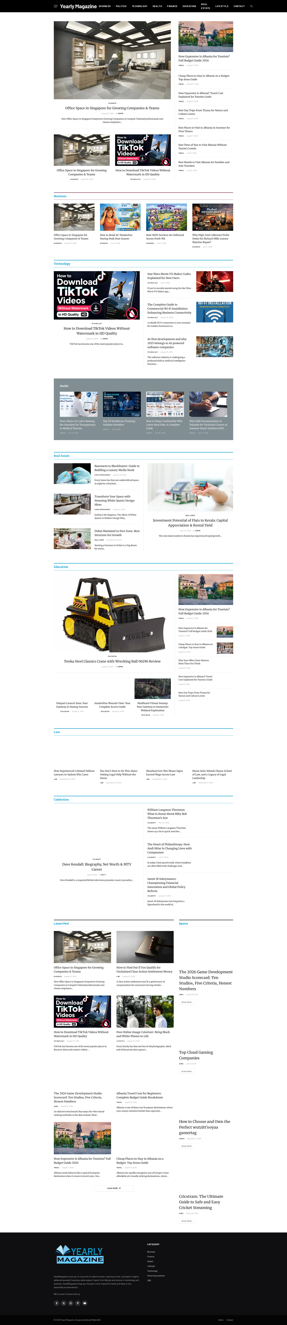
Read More (187, 1002)
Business (105, 6)
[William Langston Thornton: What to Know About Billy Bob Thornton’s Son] (214, 817)
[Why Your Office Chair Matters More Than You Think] (225, 664)
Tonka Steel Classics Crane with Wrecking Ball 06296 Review (112, 661)
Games (181, 1138)
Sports (183, 923)
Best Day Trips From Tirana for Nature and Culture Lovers (203, 112)
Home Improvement (102, 475)
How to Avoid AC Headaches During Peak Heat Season (116, 236)
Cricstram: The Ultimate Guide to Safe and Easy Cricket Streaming (201, 1202)
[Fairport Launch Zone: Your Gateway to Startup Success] (72, 688)
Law (55, 779)
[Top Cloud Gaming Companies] (206, 1029)
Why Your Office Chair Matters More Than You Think (193, 662)
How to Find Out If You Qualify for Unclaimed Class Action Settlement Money (144, 969)
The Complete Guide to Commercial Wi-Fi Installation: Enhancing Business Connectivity (169, 308)
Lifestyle (222, 6)
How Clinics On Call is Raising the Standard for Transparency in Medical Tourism (78, 425)
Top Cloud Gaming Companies (196, 1055)
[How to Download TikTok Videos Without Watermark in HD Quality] (143, 150)
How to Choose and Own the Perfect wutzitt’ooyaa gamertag (204, 1127)
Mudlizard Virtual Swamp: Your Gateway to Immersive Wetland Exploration (152, 707)
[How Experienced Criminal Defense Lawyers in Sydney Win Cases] (74, 753)
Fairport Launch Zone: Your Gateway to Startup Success (72, 705)
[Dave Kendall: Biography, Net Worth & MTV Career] (97, 831)
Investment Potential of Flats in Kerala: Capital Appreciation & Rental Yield (190, 522)
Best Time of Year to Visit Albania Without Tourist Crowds (202, 146)
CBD (149, 1280)
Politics (121, 6)
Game (56, 1106)
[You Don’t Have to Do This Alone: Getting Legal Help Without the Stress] (120, 753)
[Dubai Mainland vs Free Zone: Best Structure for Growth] (72, 538)
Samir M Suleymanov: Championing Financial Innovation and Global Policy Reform (166, 885)
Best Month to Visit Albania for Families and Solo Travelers (203, 164)
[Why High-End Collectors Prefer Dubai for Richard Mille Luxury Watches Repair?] (212, 217)
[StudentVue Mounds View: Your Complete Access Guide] (112, 688)
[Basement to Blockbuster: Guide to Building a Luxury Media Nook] (72, 473)
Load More (112, 1188)
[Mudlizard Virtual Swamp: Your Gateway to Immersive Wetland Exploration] (153, 688)
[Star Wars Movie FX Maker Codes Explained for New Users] (214, 281)
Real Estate (205, 6)
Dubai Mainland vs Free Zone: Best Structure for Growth (117, 533)
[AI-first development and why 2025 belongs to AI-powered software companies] (214, 346)
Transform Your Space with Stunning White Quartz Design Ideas (114, 500)
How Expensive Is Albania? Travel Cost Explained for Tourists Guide (200, 95)
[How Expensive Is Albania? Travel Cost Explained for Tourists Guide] (225, 680)
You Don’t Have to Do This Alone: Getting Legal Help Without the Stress (119, 774)
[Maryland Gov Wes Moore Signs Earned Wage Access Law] (166, 753)
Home (220, 1320)
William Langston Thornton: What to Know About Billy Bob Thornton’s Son (167, 814)
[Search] (251, 6)
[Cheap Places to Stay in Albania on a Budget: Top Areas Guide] (225, 648)
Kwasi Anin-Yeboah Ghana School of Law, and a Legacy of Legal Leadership (212, 774)
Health (157, 6)
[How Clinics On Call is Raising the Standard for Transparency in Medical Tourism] (79, 404)
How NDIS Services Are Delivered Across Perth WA (165, 236)
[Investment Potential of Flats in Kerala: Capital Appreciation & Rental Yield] (190, 487)
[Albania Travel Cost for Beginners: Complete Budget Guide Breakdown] (145, 1073)
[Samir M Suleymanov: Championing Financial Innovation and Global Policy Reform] (214, 886)
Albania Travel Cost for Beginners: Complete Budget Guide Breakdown (139, 1095)
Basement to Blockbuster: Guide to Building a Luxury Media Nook (117, 468)
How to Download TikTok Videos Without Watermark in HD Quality (143, 172)
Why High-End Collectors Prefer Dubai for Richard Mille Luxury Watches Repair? (210, 238)
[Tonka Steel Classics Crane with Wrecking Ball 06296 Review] (112, 613)
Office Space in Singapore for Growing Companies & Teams (112, 108)
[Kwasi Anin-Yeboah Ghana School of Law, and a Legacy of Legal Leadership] (212, 753)
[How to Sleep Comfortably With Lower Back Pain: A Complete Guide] (165, 404)
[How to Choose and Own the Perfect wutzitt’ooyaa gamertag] (206, 1098)
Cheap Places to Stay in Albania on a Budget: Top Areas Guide (204, 77)
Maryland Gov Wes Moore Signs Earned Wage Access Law (164, 772)
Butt (103, 875)
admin (120, 113)
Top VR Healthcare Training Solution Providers (119, 423)
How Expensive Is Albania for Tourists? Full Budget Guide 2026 (204, 58)
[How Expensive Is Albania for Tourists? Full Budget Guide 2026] (205, 36)
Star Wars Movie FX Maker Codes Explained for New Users (169, 276)
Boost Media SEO (93, 1320)
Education (189, 6)
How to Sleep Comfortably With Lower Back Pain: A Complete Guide (164, 425)
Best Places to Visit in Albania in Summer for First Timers (204, 129)
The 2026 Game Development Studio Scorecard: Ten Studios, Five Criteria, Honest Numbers (78, 1097)
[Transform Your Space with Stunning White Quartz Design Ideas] (72, 504)
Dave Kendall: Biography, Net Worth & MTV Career (96, 866)
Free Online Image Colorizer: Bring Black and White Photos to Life (143, 1034)
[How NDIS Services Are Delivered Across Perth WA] (166, 217)
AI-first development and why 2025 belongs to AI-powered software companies (167, 343)
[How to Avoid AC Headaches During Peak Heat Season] (120, 217)
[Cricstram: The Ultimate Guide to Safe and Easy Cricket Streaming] (206, 1173)
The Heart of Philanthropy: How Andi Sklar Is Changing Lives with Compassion (169, 848)
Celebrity (97, 859)
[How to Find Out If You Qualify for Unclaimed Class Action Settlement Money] (145, 947)
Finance (172, 6)
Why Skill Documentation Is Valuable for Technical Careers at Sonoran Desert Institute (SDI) (208, 425)
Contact (239, 6)
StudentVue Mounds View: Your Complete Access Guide (112, 705)
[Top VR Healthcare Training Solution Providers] (122, 404)
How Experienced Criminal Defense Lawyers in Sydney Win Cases (74, 772)
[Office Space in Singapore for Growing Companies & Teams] (112, 60)
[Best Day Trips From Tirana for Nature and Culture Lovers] (225, 696)
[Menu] (56, 6)
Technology (140, 6)
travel (181, 65)
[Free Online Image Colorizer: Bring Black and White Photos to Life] (145, 1012)
